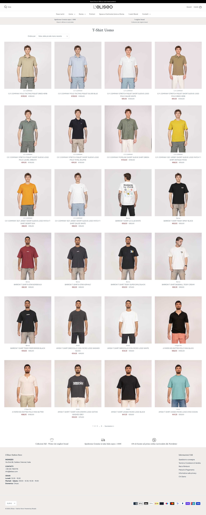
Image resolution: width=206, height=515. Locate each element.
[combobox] (53, 36)
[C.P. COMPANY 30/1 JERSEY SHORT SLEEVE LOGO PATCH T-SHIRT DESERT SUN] (27, 192)
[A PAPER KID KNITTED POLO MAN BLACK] (178, 320)
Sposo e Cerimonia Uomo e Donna (111, 14)
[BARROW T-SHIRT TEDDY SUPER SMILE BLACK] (128, 256)
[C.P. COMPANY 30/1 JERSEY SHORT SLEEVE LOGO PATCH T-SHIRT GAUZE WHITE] (78, 192)
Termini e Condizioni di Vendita (190, 463)
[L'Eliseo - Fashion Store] (103, 7)
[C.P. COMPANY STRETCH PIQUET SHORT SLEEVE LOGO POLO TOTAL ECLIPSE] (78, 129)
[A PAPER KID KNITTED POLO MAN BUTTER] (27, 383)
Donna (81, 14)
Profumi (92, 14)
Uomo (71, 14)
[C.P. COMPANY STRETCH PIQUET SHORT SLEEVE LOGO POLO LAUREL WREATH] (27, 129)
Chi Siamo (182, 477)
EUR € (9, 503)
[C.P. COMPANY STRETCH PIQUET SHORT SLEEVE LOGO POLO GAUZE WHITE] (128, 65)
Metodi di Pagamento (186, 470)
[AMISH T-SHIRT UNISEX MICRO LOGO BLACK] (128, 383)
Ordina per (32, 36)
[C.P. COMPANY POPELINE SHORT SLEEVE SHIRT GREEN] (128, 129)
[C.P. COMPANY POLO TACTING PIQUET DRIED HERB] (27, 65)
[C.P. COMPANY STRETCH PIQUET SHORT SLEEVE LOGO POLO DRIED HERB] (178, 65)
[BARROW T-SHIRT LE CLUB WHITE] (128, 192)
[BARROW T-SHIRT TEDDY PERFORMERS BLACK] (27, 320)
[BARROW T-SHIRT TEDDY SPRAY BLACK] (178, 192)
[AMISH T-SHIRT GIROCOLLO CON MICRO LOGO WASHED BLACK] (78, 320)
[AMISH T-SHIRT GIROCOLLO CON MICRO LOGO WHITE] (128, 320)
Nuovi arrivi (60, 14)
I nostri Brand (133, 14)
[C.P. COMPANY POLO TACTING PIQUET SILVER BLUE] (78, 65)
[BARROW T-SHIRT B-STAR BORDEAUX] (27, 256)
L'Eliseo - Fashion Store (17, 508)
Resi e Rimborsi (184, 466)
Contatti (145, 14)
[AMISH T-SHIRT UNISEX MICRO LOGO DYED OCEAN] (178, 383)
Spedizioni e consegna (187, 460)
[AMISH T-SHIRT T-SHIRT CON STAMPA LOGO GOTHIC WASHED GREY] (78, 383)
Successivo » (109, 426)
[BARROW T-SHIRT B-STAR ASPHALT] (78, 256)
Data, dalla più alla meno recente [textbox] (50, 36)
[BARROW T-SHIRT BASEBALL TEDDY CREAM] (178, 256)
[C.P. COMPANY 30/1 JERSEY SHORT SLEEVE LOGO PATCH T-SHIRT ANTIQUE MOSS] (178, 129)
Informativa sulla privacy (187, 473)
